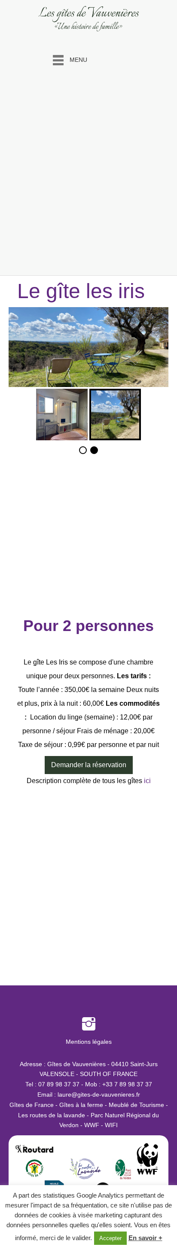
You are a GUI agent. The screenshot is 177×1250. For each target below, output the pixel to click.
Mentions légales (89, 1041)
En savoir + (145, 1237)
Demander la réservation (88, 764)
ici (147, 780)
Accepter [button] (110, 1238)
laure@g (69, 1094)
